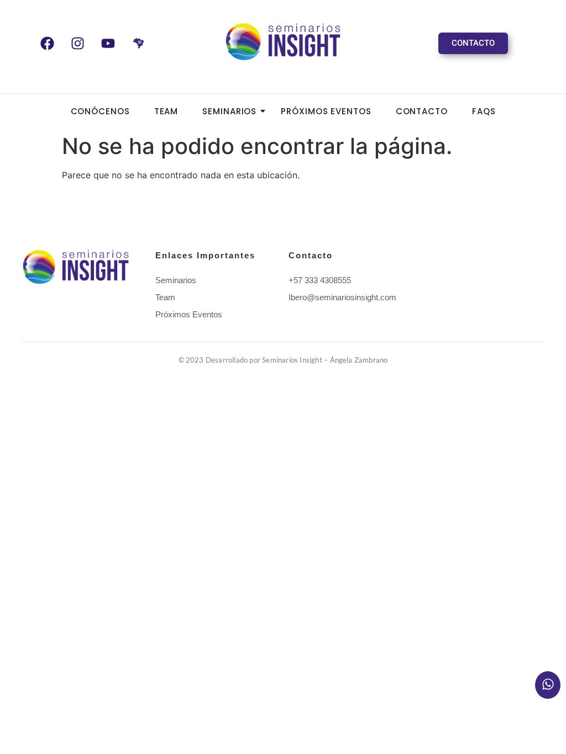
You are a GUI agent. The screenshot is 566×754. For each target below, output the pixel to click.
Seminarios (229, 111)
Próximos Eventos (326, 111)
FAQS (484, 111)
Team (166, 111)
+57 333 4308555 (320, 280)
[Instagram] (77, 43)
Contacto (422, 111)
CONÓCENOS (100, 111)
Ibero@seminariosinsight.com (342, 297)
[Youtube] (108, 43)
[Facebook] (47, 43)
